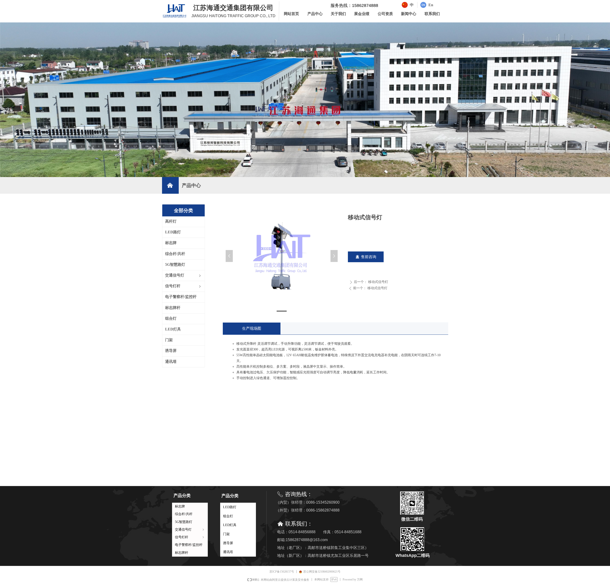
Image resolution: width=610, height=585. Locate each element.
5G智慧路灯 (183, 522)
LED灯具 (229, 525)
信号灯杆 (190, 537)
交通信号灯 (190, 529)
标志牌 (180, 506)
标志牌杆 (181, 552)
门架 (226, 534)
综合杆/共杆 (184, 514)
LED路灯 (229, 507)
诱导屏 (228, 543)
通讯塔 (228, 552)
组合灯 (228, 516)
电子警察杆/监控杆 (189, 545)
